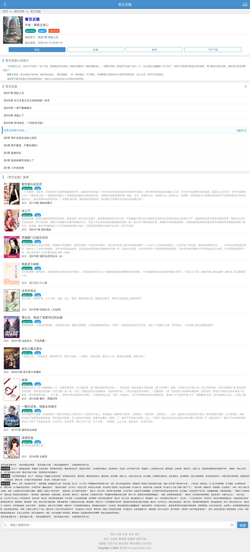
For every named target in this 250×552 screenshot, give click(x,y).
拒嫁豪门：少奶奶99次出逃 (152, 468)
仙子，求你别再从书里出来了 (166, 498)
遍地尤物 (105, 476)
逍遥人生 (196, 468)
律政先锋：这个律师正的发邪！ (75, 491)
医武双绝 (35, 494)
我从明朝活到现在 (11, 509)
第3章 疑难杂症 (12, 152)
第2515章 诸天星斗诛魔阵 (26, 372)
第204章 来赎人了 (14, 115)
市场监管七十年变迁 (83, 509)
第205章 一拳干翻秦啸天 (18, 108)
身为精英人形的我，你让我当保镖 (116, 487)
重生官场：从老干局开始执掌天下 (60, 509)
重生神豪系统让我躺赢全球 (128, 505)
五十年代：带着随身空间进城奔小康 (94, 483)
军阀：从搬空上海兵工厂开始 (32, 509)
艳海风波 (39, 476)
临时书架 (141, 538)
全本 (131, 534)
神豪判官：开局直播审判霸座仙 (77, 505)
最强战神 (149, 498)
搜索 (243, 525)
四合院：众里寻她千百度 (130, 468)
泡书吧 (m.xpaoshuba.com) (135, 548)
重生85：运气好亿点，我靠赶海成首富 (166, 502)
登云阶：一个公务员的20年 (191, 498)
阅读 (37, 49)
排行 (137, 534)
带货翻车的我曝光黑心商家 (116, 494)
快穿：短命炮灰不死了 (28, 483)
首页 (5, 11)
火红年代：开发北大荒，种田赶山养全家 (84, 487)
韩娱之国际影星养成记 (110, 512)
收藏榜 (131, 538)
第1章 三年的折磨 (14, 167)
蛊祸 (24, 380)
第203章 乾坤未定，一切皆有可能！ (24, 123)
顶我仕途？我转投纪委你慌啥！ (17, 494)
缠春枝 (232, 468)
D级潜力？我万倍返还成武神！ (194, 509)
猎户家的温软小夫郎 (12, 472)
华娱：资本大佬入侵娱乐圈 (44, 502)
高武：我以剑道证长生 (233, 502)
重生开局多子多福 (29, 472)
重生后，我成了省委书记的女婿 (42, 317)
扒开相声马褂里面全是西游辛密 (165, 491)
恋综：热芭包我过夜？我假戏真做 (222, 509)
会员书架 (146, 543)
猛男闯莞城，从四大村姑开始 (210, 505)
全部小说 (112, 543)
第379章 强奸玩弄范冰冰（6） (46, 256)
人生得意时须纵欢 (99, 468)
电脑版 (102, 543)
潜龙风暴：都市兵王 (71, 494)
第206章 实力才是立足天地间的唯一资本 (27, 100)
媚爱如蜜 (169, 468)
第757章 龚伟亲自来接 (24, 429)
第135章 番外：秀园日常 (43, 398)
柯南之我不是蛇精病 (230, 476)
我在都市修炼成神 (55, 498)
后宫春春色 (113, 468)
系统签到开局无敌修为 (48, 472)
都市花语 (81, 476)
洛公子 (26, 211)
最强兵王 (187, 468)
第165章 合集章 (38, 456)
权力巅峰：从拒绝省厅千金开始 (192, 491)
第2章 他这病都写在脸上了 (19, 160)
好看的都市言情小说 (80, 464)
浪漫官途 (27, 438)
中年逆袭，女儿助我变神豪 (76, 498)
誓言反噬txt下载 (44, 464)
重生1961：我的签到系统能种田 (196, 502)
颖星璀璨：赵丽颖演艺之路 (50, 483)
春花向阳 (35, 498)
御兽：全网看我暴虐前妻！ (172, 494)
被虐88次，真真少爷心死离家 (51, 505)
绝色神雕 (114, 476)
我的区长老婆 (60, 487)
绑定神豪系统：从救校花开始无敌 (71, 502)
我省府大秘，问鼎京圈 (152, 487)
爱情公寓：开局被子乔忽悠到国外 (28, 479)
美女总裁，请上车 (70, 483)
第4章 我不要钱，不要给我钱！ (21, 145)
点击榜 (113, 538)
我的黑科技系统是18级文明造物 (136, 502)
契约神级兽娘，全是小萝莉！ (25, 505)
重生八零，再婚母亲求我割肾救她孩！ (144, 494)
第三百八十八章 (38, 282)
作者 (125, 534)
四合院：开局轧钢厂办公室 (55, 479)
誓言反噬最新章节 (61, 464)
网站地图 (135, 543)
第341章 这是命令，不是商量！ (29, 340)
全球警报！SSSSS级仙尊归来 (101, 498)
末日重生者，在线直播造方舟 (135, 509)
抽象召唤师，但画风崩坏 (51, 494)
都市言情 (19, 11)
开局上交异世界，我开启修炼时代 (30, 512)
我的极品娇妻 (24, 468)
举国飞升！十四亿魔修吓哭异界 (108, 502)
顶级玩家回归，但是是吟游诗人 (154, 505)
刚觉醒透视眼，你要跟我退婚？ (220, 491)
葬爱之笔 (40, 25)
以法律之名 (136, 487)
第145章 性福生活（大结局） (46, 309)
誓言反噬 (36, 11)
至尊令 (14, 483)
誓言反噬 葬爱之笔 (8, 464)
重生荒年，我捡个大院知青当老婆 (107, 509)
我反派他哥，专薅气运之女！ (223, 494)
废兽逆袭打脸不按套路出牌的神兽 (182, 505)
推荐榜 (122, 538)
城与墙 (44, 498)
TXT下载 (213, 49)
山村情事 (178, 468)
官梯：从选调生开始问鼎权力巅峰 (21, 491)
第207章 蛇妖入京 (48, 37)
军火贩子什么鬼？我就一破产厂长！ (178, 487)
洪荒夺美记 (29, 291)
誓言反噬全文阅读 (27, 464)
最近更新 (124, 543)
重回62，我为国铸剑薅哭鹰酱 (197, 494)
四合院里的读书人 (213, 476)
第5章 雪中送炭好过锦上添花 (20, 138)
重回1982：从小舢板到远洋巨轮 (17, 487)
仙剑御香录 (184, 476)
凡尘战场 (112, 505)
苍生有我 (198, 487)
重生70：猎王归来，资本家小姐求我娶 (105, 491)
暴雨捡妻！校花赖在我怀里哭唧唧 (85, 512)
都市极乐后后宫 (32, 184)
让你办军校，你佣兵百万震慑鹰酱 (136, 491)
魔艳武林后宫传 (71, 468)
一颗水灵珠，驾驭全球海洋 (39, 406)
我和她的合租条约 (99, 505)
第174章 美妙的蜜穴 (40, 203)
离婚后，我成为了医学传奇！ (49, 491)
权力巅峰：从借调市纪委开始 (155, 476)
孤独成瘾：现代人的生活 (159, 509)
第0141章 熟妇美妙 (40, 229)
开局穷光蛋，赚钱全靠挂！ (42, 487)
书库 (112, 534)
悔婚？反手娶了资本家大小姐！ (176, 483)
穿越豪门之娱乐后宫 (35, 237)
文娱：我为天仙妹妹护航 (120, 483)
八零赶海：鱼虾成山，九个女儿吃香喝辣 (207, 483)
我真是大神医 (30, 264)
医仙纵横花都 (216, 502)
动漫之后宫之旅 (135, 476)
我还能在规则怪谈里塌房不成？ (214, 468)
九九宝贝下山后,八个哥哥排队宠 (17, 498)
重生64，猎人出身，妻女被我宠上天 (129, 498)
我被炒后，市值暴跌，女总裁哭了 (217, 487)
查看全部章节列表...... (125, 130)
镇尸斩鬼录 (175, 509)
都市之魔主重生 (32, 348)
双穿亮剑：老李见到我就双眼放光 (218, 498)
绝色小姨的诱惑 (197, 476)
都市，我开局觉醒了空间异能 (58, 512)
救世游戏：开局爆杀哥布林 (92, 494)
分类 (118, 534)
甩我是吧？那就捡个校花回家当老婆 (147, 483)
